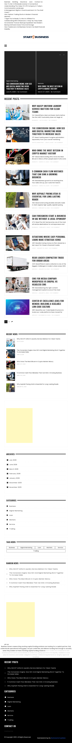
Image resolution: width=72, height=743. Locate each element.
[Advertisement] (19, 425)
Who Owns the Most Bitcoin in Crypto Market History (18, 87)
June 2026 (13, 465)
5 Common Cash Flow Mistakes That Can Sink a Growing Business (47, 174)
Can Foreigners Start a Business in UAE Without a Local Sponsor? (49, 217)
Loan (30, 2)
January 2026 (14, 478)
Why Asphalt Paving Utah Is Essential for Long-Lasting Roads (46, 196)
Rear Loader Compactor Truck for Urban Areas (48, 259)
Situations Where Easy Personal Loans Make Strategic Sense (48, 238)
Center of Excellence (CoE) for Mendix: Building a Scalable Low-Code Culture (48, 303)
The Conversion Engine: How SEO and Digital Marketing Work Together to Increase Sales (48, 131)
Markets (9, 83)
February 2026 (14, 474)
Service (34, 208)
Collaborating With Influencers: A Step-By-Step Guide (23, 21)
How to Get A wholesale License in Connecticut (21, 4)
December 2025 (15, 483)
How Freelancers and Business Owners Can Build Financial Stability (24, 28)
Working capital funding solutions (33, 651)
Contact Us (39, 2)
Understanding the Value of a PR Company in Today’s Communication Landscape (23, 7)
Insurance (23, 2)
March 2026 (13, 469)
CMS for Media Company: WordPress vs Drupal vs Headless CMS (44, 281)
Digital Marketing (37, 142)
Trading (12, 529)
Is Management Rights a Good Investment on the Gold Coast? (23, 11)
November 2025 (15, 487)
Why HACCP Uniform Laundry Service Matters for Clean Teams (51, 87)
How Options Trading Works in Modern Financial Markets (21, 15)
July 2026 (13, 460)
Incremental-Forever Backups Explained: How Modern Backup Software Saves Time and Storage (23, 24)
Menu (36, 45)
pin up (6, 644)
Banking (15, 2)
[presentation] (60, 54)
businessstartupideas (58, 738)
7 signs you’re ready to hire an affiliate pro (19, 19)
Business (7, 2)
